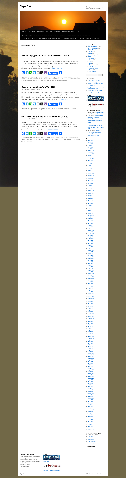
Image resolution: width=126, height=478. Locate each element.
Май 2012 (90, 424)
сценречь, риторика (92, 55)
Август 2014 (90, 379)
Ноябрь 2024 (91, 175)
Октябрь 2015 (91, 356)
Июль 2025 (90, 162)
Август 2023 (90, 200)
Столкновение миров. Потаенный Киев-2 (50, 38)
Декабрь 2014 (91, 373)
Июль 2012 (90, 421)
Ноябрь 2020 (91, 255)
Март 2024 (90, 188)
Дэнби (27, 139)
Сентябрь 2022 (91, 218)
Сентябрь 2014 (91, 378)
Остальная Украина (93, 68)
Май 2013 (90, 404)
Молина (57, 78)
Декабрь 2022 (91, 213)
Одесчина (91, 66)
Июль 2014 (90, 381)
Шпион (78, 139)
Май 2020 (90, 265)
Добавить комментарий (61, 80)
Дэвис (65, 108)
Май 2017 (90, 325)
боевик (55, 108)
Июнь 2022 (90, 223)
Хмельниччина (92, 71)
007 (42, 137)
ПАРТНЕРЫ (91, 51)
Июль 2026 (90, 142)
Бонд (66, 137)
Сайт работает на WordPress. (95, 473)
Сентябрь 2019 (91, 278)
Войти (89, 438)
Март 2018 (90, 308)
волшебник (24, 78)
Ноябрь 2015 (91, 355)
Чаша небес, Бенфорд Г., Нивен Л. (95, 82)
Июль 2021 (90, 242)
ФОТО (73, 31)
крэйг (31, 139)
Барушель (69, 77)
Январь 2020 (90, 271)
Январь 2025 (90, 172)
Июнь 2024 (90, 183)
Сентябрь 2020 (91, 258)
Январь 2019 (90, 291)
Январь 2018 (90, 311)
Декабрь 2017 (91, 313)
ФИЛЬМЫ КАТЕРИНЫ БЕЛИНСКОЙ (89, 38)
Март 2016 (90, 348)
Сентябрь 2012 (91, 418)
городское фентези (33, 78)
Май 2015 (90, 365)
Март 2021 (90, 248)
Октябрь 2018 (91, 296)
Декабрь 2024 (91, 173)
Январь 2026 (90, 152)
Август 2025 (90, 160)
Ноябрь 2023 (91, 195)
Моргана (62, 78)
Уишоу (60, 139)
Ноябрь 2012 (91, 414)
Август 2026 (90, 140)
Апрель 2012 (90, 426)
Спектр (56, 139)
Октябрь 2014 (91, 376)
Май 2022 (90, 225)
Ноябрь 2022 (91, 215)
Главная (24, 31)
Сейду (52, 139)
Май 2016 (90, 345)
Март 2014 (90, 388)
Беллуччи (75, 77)
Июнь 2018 (90, 303)
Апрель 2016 (90, 346)
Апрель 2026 (90, 147)
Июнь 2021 (90, 243)
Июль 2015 (90, 361)
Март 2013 (90, 408)
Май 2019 (90, 285)
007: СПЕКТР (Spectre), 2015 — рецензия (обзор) (44, 116)
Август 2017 (90, 320)
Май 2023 (90, 205)
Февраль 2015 (91, 370)
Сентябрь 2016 (91, 338)
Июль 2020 (90, 261)
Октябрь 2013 (91, 396)
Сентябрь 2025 (91, 158)
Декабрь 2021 (91, 233)
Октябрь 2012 (91, 416)
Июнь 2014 (90, 383)
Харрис (74, 139)
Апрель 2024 (90, 187)
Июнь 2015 (90, 363)
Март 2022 (90, 228)
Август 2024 (90, 180)
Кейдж (45, 78)
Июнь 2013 (90, 403)
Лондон (35, 139)
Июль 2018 (90, 301)
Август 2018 (90, 300)
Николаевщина (92, 64)
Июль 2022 (90, 222)
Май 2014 (90, 384)
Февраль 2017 (91, 330)
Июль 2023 (90, 202)
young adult (57, 77)
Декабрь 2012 (91, 413)
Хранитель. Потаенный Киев (30, 38)
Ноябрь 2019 (91, 275)
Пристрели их (25, 110)
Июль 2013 (90, 401)
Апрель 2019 (90, 286)
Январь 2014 (90, 391)
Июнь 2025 (90, 163)
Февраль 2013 (91, 409)
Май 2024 (90, 185)
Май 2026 (90, 145)
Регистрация (90, 436)
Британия (71, 137)
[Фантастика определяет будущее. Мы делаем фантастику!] (96, 107)
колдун (49, 78)
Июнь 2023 (90, 203)
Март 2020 (90, 268)
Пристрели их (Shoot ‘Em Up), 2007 (38, 86)
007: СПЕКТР (46, 137)
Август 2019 (90, 280)
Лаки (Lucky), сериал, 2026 (94, 80)
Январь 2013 (90, 411)
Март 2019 (90, 288)
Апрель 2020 (90, 266)
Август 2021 (90, 240)
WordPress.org (91, 443)
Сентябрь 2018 (91, 298)
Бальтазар (63, 77)
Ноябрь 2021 (91, 235)
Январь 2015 (90, 371)
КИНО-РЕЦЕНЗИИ (42, 31)
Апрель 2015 (90, 366)
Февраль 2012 (91, 429)
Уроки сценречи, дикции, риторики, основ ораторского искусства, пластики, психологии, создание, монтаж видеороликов (56, 35)
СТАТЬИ (79, 31)
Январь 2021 (90, 251)
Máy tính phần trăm (92, 119)
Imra (41, 58)
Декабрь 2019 (91, 273)
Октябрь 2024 (91, 177)
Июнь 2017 (90, 323)
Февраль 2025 (91, 170)
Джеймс (23, 139)
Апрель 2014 (90, 386)
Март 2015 (90, 368)
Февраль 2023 (91, 210)
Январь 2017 (90, 331)
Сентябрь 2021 (91, 238)
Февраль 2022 (91, 230)
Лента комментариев (92, 441)
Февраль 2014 (91, 389)
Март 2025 (90, 168)
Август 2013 (90, 399)
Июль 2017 (90, 321)
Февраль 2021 (91, 250)
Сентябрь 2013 (91, 398)
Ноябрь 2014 (91, 374)
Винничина (91, 58)
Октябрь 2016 (91, 336)
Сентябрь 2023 (91, 198)
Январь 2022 (90, 232)
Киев (90, 61)
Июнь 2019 (90, 283)
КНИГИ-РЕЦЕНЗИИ (55, 31)
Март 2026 (90, 148)
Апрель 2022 (90, 227)
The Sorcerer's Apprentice (47, 77)
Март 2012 (90, 428)
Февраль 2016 (91, 350)
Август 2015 (90, 360)
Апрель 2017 (90, 326)
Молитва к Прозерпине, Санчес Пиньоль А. (95, 120)
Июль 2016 (90, 341)
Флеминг (69, 139)
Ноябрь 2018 (91, 295)
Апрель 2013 (90, 406)
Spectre (53, 137)
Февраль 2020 (91, 270)
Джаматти (60, 108)
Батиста (57, 137)
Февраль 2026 (91, 150)
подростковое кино (75, 78)
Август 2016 (90, 340)
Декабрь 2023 (91, 193)
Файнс (64, 139)
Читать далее (57, 68)
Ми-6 (43, 139)
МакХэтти (69, 108)
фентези (51, 80)
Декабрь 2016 (91, 333)
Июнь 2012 (90, 423)
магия (53, 78)
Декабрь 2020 (91, 253)
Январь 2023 (90, 212)
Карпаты (91, 59)
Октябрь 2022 (91, 217)
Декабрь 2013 (91, 393)
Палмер (67, 78)
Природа (91, 69)
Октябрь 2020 (91, 256)
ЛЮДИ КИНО (66, 31)
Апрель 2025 (90, 167)
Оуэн (74, 108)
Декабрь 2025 (91, 153)
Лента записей (91, 439)
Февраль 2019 (91, 290)
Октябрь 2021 (91, 237)
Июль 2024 (90, 182)
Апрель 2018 (90, 306)
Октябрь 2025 (91, 157)
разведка (47, 139)
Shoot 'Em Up (44, 108)
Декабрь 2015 (91, 353)
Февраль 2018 (91, 310)
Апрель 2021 (90, 246)
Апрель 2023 (90, 207)
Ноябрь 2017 (91, 315)
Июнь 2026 (90, 143)
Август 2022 (90, 220)
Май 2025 (90, 165)
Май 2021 (90, 245)
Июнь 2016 (90, 343)
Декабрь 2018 (91, 293)
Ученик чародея (44, 80)
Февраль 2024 (91, 190)
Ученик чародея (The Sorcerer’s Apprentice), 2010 (45, 55)
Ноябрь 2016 (91, 335)
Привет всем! (32, 31)
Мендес (40, 139)
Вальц (76, 137)
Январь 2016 (90, 351)
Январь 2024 (90, 192)
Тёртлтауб (37, 80)
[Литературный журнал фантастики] (96, 100)
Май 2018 (90, 305)
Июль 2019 (90, 281)
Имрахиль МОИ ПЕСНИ (70, 38)
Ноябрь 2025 (91, 155)
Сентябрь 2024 (91, 178)
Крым (90, 63)
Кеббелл (41, 78)
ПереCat (25, 6)
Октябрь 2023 (91, 197)
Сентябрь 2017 (91, 318)
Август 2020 (90, 260)
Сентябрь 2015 (91, 358)
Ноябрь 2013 (91, 394)
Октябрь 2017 (91, 316)
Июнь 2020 (90, 263)
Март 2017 (90, 328)
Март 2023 (90, 208)
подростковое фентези (27, 80)
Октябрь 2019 (91, 276)
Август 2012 (90, 419)
